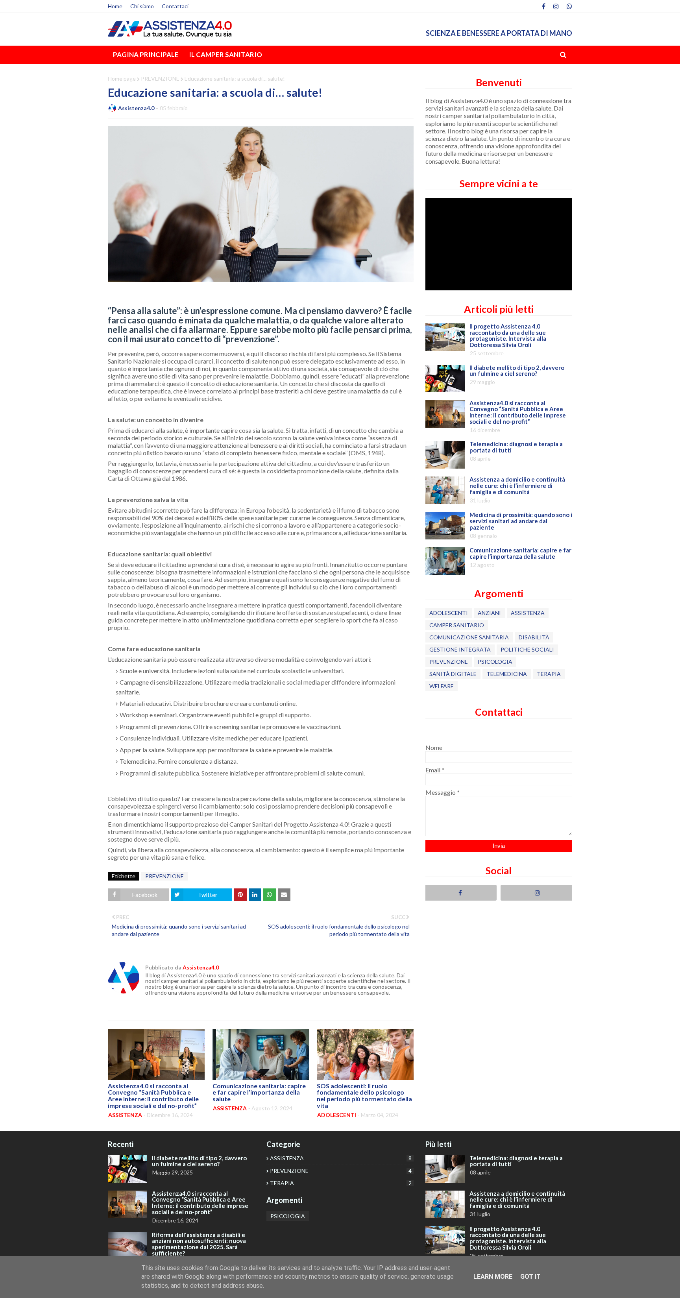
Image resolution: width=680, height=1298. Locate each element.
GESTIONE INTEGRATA (460, 649)
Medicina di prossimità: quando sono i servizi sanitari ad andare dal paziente (520, 521)
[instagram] (556, 6)
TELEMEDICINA (506, 673)
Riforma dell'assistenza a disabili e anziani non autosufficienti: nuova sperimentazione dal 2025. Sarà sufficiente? (199, 1244)
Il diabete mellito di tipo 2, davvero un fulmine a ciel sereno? (516, 371)
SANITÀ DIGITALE (453, 673)
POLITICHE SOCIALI (527, 649)
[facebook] (543, 6)
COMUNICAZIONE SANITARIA (469, 637)
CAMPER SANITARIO (456, 625)
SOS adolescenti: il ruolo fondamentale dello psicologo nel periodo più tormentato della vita (364, 1096)
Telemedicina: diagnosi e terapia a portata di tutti (516, 447)
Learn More (492, 1276)
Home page (122, 79)
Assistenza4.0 (136, 108)
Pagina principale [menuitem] (146, 54)
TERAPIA (549, 673)
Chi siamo (142, 6)
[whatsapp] (568, 6)
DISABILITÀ (534, 637)
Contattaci (175, 6)
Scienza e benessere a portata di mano (499, 33)
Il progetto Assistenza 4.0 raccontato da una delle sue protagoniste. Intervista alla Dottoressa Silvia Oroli (507, 335)
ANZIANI (489, 612)
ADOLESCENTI (448, 612)
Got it (530, 1276)
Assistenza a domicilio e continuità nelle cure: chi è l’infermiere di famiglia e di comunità (517, 485)
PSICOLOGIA (495, 661)
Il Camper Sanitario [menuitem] (225, 54)
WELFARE (441, 686)
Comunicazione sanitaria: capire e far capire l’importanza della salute (259, 1092)
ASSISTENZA (528, 612)
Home (115, 6)
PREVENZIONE (160, 79)
